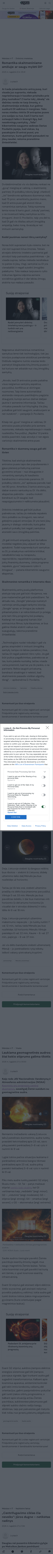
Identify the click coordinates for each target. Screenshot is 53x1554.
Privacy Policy (40, 826)
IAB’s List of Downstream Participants (29, 764)
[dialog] (26, 777)
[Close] (48, 728)
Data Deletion (12, 826)
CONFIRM (15, 817)
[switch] (43, 777)
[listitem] (26, 772)
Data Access (26, 826)
